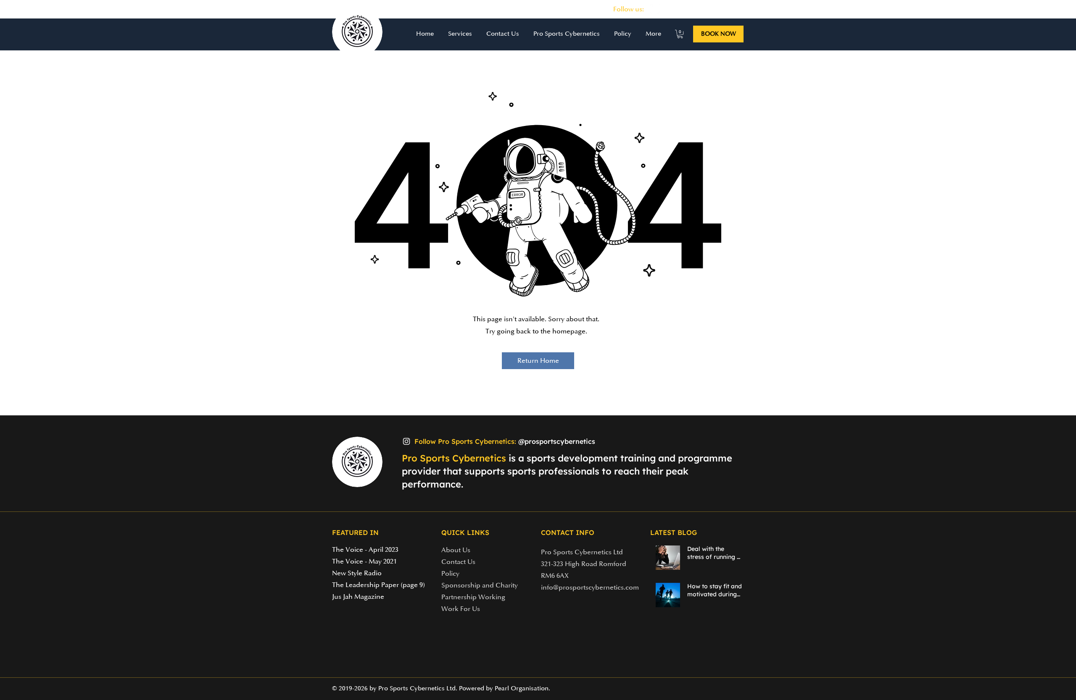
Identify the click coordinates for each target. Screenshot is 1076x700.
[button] (459, 34)
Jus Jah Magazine (358, 597)
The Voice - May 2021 (364, 561)
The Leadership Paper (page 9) (378, 585)
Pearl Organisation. (522, 688)
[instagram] (654, 8)
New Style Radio (357, 573)
